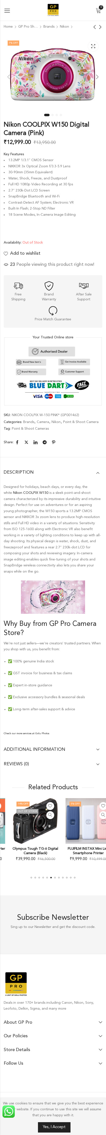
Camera (43, 422)
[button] (31, 877)
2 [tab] (52, 115)
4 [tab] (61, 115)
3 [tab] (56, 115)
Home (8, 26)
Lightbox (93, 46)
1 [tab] (47, 115)
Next (97, 77)
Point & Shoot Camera (81, 422)
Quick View (41, 815)
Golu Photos (42, 733)
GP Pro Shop (28, 26)
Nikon (64, 26)
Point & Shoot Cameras (30, 428)
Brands (48, 26)
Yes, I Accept (54, 1127)
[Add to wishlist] (41, 806)
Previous (9, 77)
